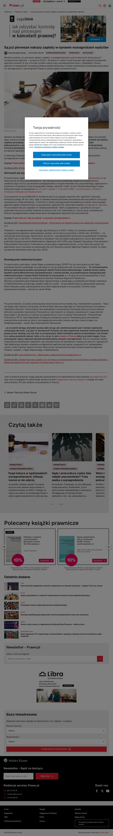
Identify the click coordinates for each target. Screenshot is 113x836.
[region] (56, 148)
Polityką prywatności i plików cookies (49, 147)
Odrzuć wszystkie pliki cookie (56, 163)
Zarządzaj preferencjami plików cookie (56, 170)
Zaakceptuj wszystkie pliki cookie (56, 155)
